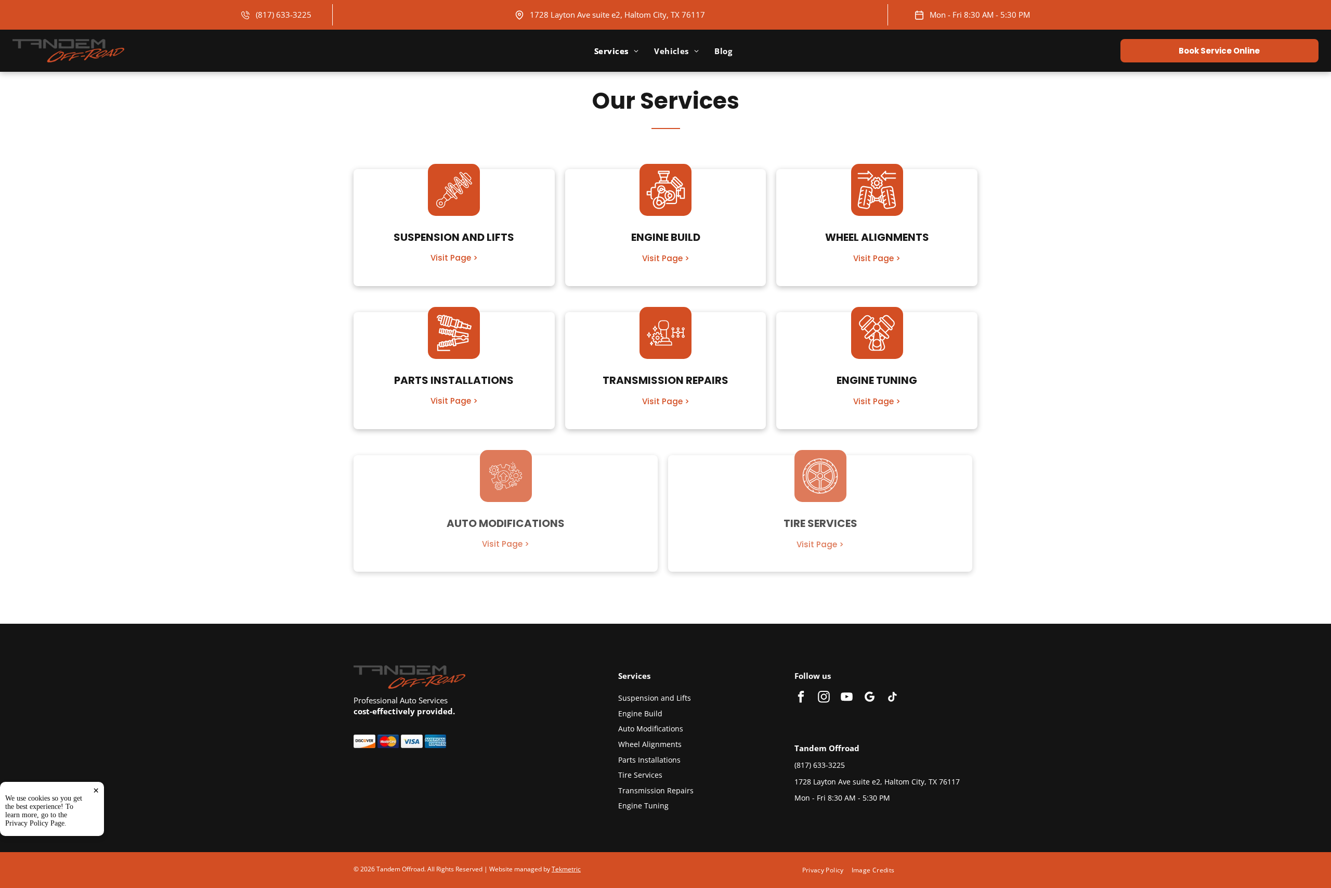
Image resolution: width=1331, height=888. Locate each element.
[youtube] (847, 698)
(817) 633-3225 (283, 14)
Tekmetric (566, 869)
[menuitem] (616, 51)
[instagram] (824, 698)
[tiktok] (892, 698)
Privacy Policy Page (34, 823)
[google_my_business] (869, 698)
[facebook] (801, 698)
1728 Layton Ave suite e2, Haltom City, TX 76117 (617, 14)
